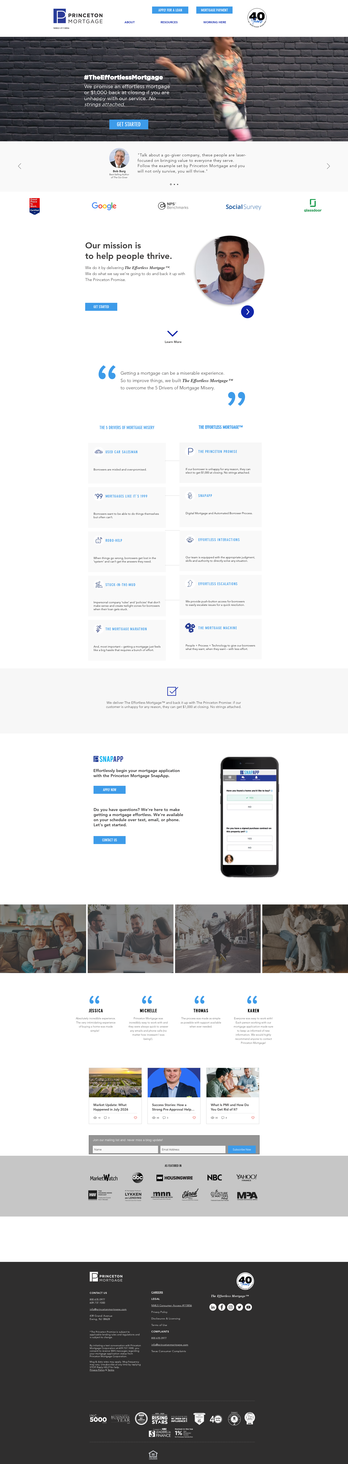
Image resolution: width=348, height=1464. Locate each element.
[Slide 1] (170, 184)
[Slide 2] (174, 184)
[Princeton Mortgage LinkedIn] (212, 1307)
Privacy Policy (97, 1370)
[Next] (328, 166)
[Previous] (19, 166)
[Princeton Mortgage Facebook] (221, 1307)
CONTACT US (98, 1293)
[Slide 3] (177, 184)
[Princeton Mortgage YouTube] (248, 1307)
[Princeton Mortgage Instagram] (230, 1307)
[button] (129, 21)
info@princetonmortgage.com (108, 1309)
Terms (111, 1370)
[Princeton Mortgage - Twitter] (239, 1307)
